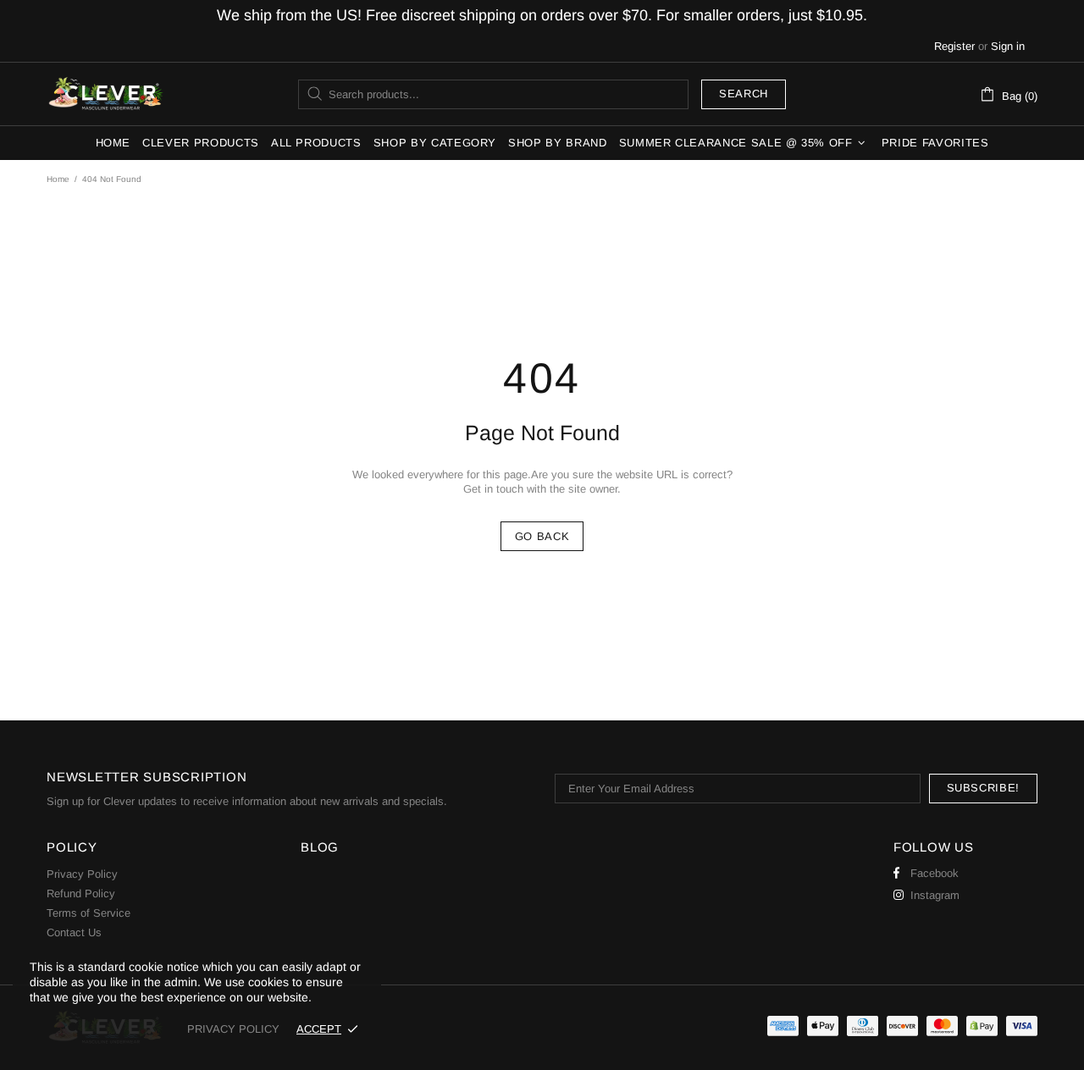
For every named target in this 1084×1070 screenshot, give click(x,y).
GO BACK (542, 536)
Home (58, 179)
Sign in (1008, 46)
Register (954, 46)
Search (743, 93)
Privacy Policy (82, 874)
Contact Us (74, 932)
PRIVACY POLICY (233, 1029)
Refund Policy (81, 893)
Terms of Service (88, 913)
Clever (106, 94)
